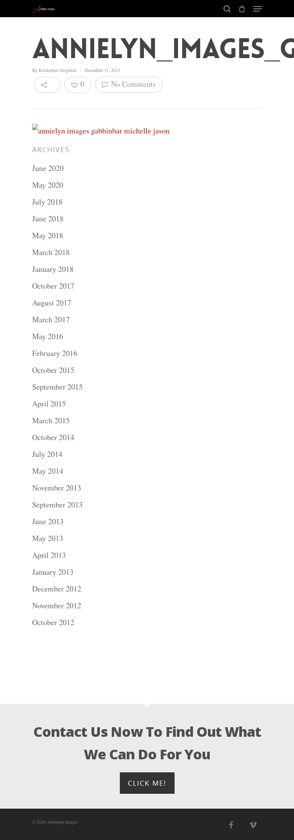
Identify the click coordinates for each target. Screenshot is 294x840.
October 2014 (53, 437)
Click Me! (147, 783)
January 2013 (53, 572)
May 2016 (47, 336)
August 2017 (51, 302)
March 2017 (51, 319)
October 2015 (53, 370)
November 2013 (56, 488)
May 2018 (47, 235)
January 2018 (53, 269)
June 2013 (48, 521)
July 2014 (47, 454)
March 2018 (51, 252)
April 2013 (49, 555)
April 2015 (49, 403)
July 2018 (47, 202)
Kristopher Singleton (58, 70)
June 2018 (48, 218)
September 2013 (57, 504)
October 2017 (53, 286)
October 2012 (53, 622)
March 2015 (51, 420)
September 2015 (57, 387)
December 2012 (56, 588)
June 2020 (48, 168)
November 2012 (56, 605)
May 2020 (47, 185)
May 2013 (47, 538)
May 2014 (47, 471)
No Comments (132, 84)
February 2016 (54, 353)
